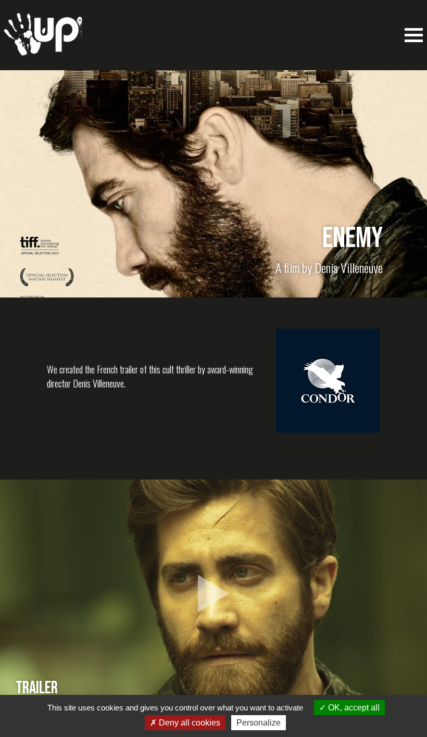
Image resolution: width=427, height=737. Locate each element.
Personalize (258, 722)
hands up (43, 39)
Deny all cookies (188, 722)
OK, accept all (353, 707)
